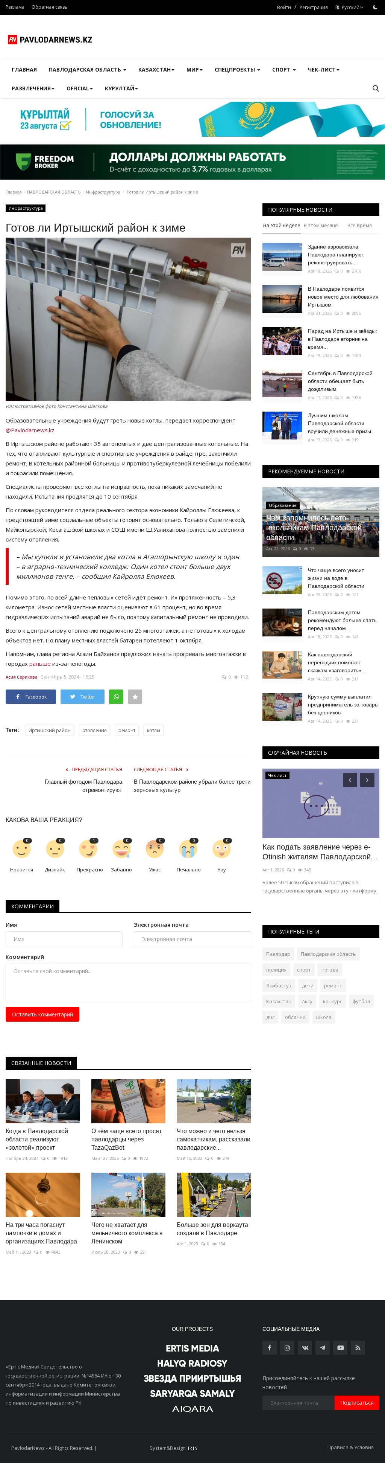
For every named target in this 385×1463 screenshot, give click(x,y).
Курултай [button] (119, 88)
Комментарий (25, 957)
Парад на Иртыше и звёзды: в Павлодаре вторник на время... (342, 339)
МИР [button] (192, 69)
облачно (295, 1017)
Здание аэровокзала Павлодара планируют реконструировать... (336, 254)
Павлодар (278, 953)
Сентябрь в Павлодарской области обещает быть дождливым (340, 381)
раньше (40, 663)
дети (308, 985)
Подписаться (357, 1402)
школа (324, 1017)
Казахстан (278, 1001)
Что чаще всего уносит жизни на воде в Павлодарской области (336, 578)
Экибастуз (278, 985)
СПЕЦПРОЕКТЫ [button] (235, 69)
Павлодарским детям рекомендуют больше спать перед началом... (342, 620)
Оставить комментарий (42, 1014)
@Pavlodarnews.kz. (31, 430)
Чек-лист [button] (322, 69)
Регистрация (314, 7)
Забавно (121, 869)
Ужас (155, 869)
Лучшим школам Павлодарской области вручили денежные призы (339, 423)
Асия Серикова (22, 677)
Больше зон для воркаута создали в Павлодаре (212, 1229)
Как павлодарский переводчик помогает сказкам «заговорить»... (337, 662)
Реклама (15, 7)
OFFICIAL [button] (78, 88)
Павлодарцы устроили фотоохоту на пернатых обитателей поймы (303, 857)
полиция (276, 969)
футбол (361, 1001)
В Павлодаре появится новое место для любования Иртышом (343, 297)
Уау (221, 869)
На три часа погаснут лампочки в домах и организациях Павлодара (41, 1233)
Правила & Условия (350, 1447)
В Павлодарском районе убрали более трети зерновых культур (192, 785)
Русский (349, 7)
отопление (94, 730)
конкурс (332, 1001)
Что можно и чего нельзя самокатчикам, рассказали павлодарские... (213, 1139)
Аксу (307, 1001)
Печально (189, 869)
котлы (153, 730)
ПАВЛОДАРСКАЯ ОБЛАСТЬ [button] (86, 69)
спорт (304, 969)
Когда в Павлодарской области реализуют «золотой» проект (37, 1139)
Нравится (21, 869)
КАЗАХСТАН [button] (154, 69)
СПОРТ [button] (282, 69)
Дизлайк (55, 869)
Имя (11, 924)
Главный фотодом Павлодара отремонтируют (83, 785)
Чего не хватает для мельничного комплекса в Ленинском (127, 1233)
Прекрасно (90, 869)
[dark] (375, 7)
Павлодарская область (328, 953)
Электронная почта (161, 924)
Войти (284, 7)
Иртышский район (50, 730)
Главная (24, 69)
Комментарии (32, 906)
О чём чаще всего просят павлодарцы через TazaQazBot (126, 1139)
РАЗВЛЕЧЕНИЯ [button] (31, 88)
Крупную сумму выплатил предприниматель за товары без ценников (343, 704)
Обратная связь (49, 7)
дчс (270, 1017)
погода (329, 969)
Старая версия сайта (123, 1448)
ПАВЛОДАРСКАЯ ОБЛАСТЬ (54, 192)
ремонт (126, 730)
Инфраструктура (103, 192)
